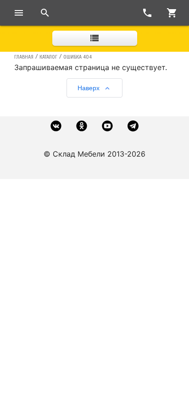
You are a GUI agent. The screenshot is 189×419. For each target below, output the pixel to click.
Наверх (89, 88)
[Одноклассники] (81, 126)
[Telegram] (133, 126)
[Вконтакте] (56, 126)
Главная (23, 57)
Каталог (48, 57)
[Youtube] (107, 126)
